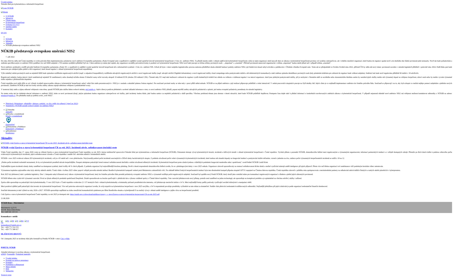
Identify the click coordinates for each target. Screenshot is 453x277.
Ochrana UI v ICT (12, 25)
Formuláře (11, 254)
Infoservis (9, 18)
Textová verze (6, 275)
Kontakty (9, 29)
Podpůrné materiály (23, 254)
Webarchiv (10, 271)
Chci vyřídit (65, 239)
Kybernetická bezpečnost (15, 22)
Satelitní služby (11, 27)
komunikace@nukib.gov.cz (11, 225)
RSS (7, 269)
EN (2, 33)
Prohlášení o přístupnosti (15, 265)
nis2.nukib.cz (90, 89)
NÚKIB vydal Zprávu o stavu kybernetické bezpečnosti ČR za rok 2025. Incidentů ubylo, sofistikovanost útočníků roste (59, 147)
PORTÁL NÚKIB (8, 247)
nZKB (3, 254)
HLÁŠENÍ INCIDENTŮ (11, 234)
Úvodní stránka (6, 2)
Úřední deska (11, 20)
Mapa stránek (11, 267)
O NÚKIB (10, 16)
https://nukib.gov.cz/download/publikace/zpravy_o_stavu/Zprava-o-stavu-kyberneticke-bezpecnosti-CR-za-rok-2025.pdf (114, 194)
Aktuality (6, 138)
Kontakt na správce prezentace (17, 260)
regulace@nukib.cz (8, 96)
